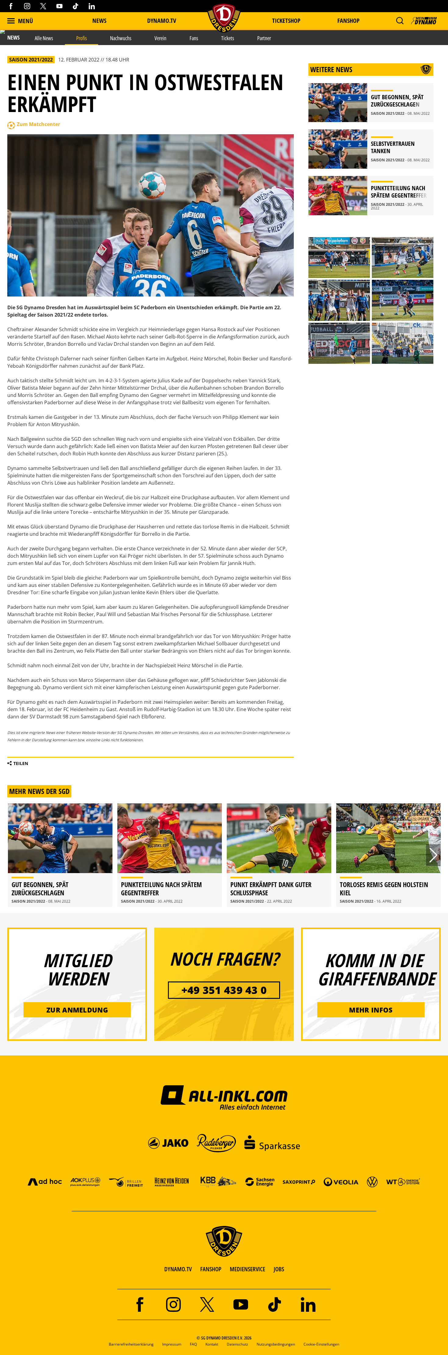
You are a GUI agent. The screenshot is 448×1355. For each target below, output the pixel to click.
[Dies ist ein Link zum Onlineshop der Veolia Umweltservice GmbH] (341, 1181)
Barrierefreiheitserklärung (131, 1344)
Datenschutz (237, 1344)
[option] (60, 855)
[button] (399, 20)
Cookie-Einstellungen (321, 1344)
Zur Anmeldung (77, 1009)
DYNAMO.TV (161, 20)
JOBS (279, 1269)
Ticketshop (286, 20)
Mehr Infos (371, 1009)
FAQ (193, 1344)
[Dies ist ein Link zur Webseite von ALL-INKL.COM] (224, 1097)
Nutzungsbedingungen (276, 1344)
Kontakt (211, 1344)
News (99, 20)
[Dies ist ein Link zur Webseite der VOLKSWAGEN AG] (372, 1181)
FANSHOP (210, 1269)
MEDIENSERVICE (247, 1269)
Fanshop (348, 20)
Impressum (171, 1344)
